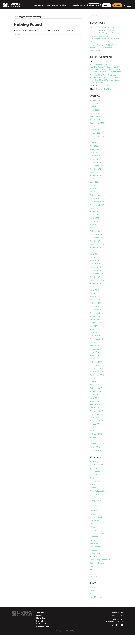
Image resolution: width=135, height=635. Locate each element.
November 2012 (96, 421)
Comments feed (96, 594)
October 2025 (96, 120)
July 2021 (94, 179)
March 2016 (95, 359)
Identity (93, 507)
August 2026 (95, 100)
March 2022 (95, 152)
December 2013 (96, 411)
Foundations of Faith (99, 491)
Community (95, 471)
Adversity (94, 461)
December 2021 (96, 162)
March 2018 (95, 300)
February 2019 (96, 264)
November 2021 (96, 166)
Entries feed (95, 590)
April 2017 (94, 329)
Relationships (95, 553)
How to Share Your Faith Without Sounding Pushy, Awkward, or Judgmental (104, 47)
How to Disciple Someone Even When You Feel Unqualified (103, 31)
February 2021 (96, 195)
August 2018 (95, 283)
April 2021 (94, 188)
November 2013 (96, 414)
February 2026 (96, 116)
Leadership (94, 520)
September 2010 (97, 444)
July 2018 (94, 286)
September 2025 (97, 123)
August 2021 (95, 175)
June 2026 (94, 107)
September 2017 (97, 319)
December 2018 (96, 270)
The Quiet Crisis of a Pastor (101, 42)
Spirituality (94, 566)
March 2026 (95, 113)
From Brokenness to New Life (102, 27)
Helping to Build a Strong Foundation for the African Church (104, 37)
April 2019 (94, 260)
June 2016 (94, 352)
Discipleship (95, 481)
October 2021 (95, 169)
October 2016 (95, 342)
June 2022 (94, 143)
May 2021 (94, 185)
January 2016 (95, 365)
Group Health (95, 501)
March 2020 (95, 228)
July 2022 (94, 139)
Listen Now (41, 621)
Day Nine (107, 89)
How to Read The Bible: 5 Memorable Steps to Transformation (105, 70)
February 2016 (96, 362)
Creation (93, 475)
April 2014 (94, 401)
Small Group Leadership (100, 560)
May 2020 (94, 221)
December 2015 (96, 368)
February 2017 (96, 336)
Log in (92, 587)
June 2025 (94, 129)
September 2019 (97, 244)
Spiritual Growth (97, 563)
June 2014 (94, 398)
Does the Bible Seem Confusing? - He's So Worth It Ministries (104, 76)
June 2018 (94, 290)
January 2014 (95, 408)
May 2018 (94, 293)
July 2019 (94, 251)
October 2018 (95, 277)
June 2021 (94, 182)
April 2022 (94, 149)
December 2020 (97, 202)
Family (93, 488)
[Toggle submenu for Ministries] (70, 5)
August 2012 (95, 424)
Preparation (95, 546)
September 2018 (97, 280)
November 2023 (97, 136)
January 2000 (96, 450)
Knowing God (96, 517)
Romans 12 (94, 556)
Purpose (93, 550)
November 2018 (96, 273)
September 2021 (97, 172)
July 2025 (94, 126)
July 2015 (94, 378)
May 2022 (94, 146)
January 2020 (96, 234)
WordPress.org (96, 597)
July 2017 (94, 326)
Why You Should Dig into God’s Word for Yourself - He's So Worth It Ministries (105, 67)
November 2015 (96, 372)
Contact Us (41, 624)
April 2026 (94, 110)
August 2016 (95, 349)
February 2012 (96, 434)
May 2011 (94, 440)
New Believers (96, 530)
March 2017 (95, 332)
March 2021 (95, 192)
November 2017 (96, 313)
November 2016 (96, 339)
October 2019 (95, 241)
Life (91, 524)
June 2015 (94, 381)
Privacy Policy (42, 626)
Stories (93, 569)
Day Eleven (108, 61)
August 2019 (95, 247)
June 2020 (94, 218)
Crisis (92, 478)
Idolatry (93, 511)
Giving (39, 615)
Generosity (94, 494)
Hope (92, 504)
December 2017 (96, 309)
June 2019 (94, 254)
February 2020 (96, 231)
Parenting (94, 537)
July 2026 (94, 103)
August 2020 (95, 211)
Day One (105, 85)
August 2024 (95, 133)
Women (93, 576)
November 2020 (97, 205)
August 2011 (95, 437)
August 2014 (95, 391)
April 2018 (94, 296)
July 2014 (94, 395)
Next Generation (97, 533)
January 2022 (96, 159)
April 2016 (94, 355)
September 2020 (97, 208)
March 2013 (95, 417)
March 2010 (95, 447)
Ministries (40, 618)
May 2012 (94, 431)
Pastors (93, 540)
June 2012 (94, 427)
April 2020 (94, 224)
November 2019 (96, 237)
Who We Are (42, 612)
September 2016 (97, 345)
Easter (92, 484)
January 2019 (95, 267)
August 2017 (95, 323)
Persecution (95, 543)
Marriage (93, 527)
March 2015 (95, 385)
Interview (94, 514)
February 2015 (96, 388)
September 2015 (97, 375)
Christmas (94, 468)
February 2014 (96, 404)
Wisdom (93, 573)
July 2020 (94, 215)
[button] (123, 5)
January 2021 (95, 198)
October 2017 (95, 316)
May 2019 (94, 257)
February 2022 (96, 156)
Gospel (93, 497)
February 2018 (96, 303)
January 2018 (95, 306)
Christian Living (96, 465)
